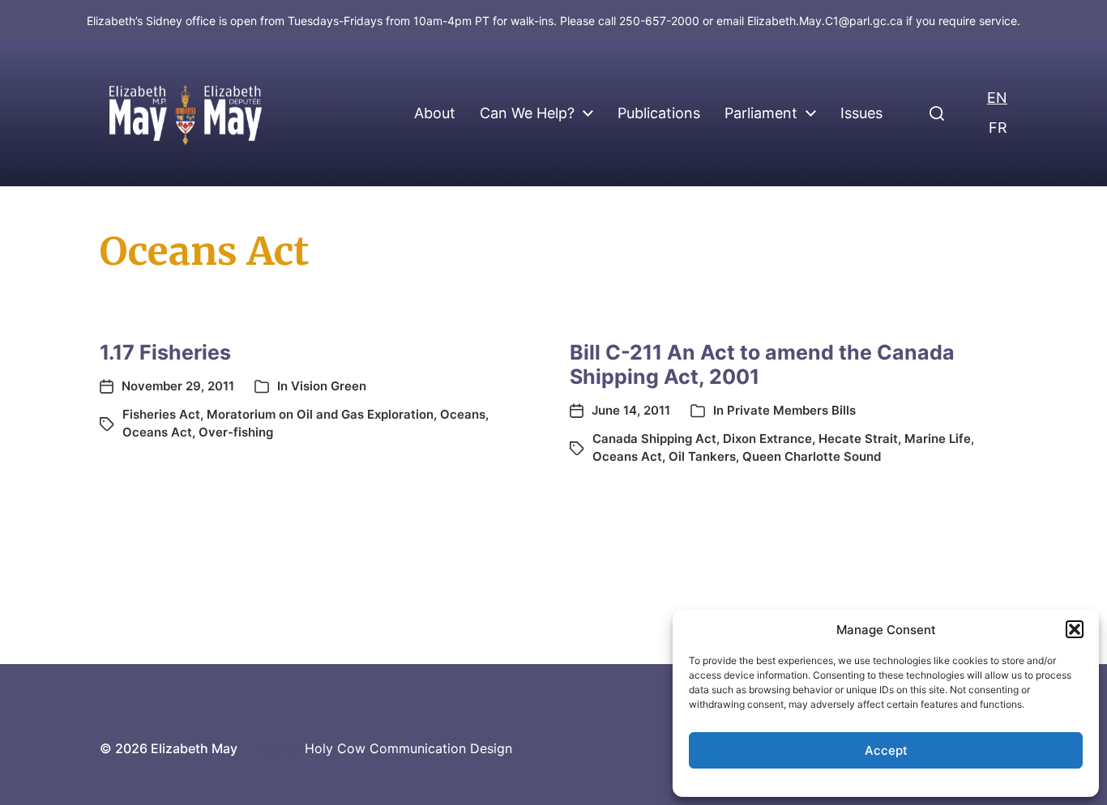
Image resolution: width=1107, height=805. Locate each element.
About (434, 113)
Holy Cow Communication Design (408, 748)
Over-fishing (236, 432)
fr (998, 127)
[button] (1074, 629)
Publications (659, 113)
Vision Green (328, 386)
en (997, 97)
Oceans (462, 414)
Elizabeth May (194, 748)
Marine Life (937, 438)
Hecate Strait (858, 438)
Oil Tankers (702, 456)
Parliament (760, 113)
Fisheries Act (161, 414)
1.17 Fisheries (165, 352)
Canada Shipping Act (654, 438)
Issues (861, 113)
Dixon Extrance (767, 438)
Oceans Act (157, 432)
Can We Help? (527, 113)
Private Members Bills (791, 410)
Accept (886, 750)
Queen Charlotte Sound (811, 456)
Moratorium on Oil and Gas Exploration (320, 414)
